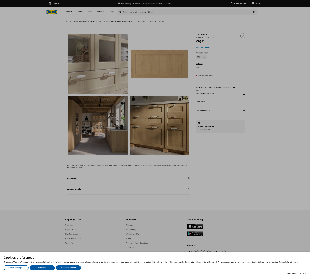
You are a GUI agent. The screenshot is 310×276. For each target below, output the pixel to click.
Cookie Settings (15, 268)
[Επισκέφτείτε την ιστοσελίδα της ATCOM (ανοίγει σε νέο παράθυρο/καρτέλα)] (296, 273)
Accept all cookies (68, 268)
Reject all (42, 268)
